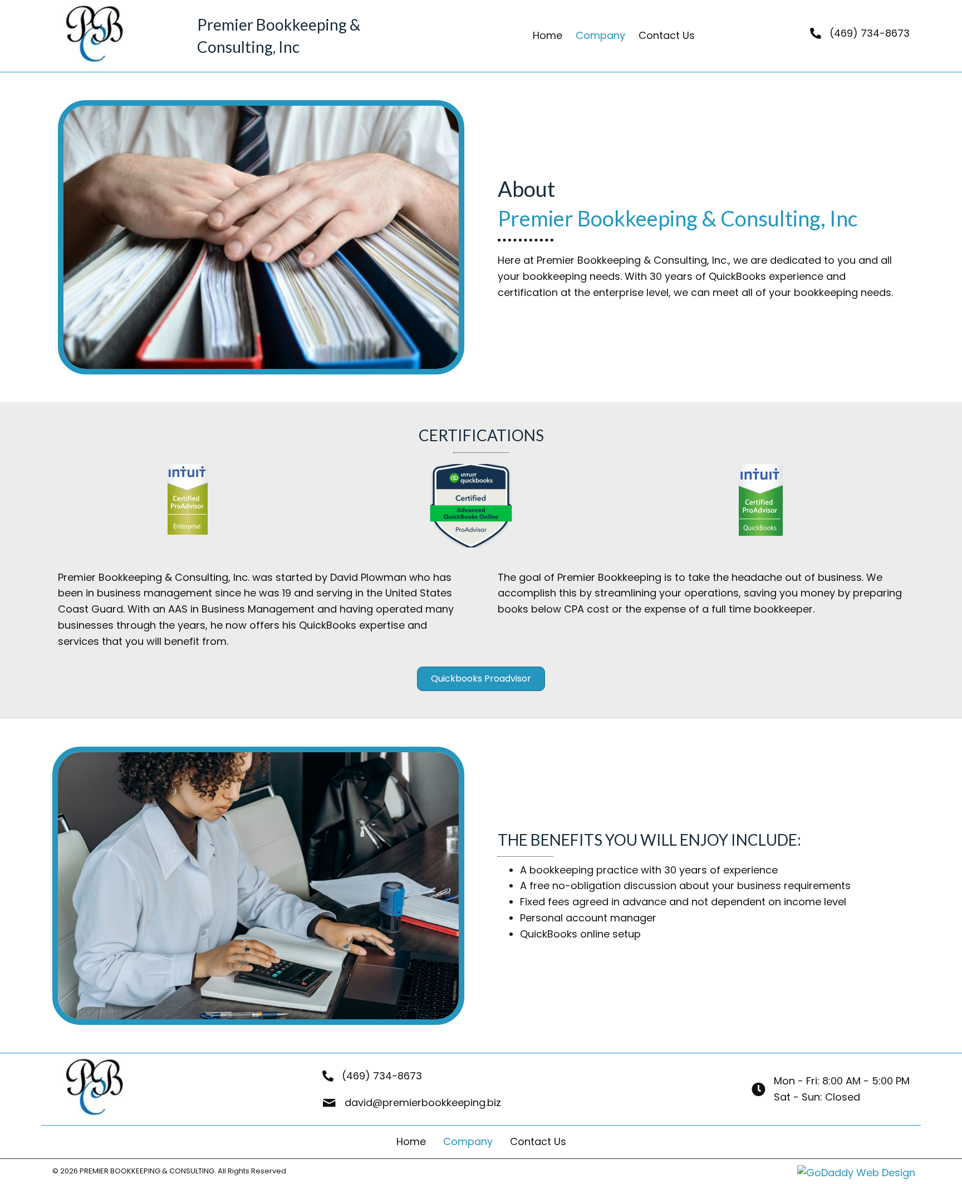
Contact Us (538, 1141)
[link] (547, 35)
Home (411, 1141)
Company (468, 1141)
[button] (481, 679)
